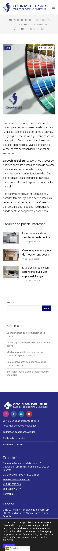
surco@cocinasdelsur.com (16, 479)
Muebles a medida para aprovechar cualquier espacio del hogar (36, 272)
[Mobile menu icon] (53, 7)
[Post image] (11, 238)
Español (13, 548)
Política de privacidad (14, 438)
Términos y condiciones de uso (19, 432)
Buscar (10, 302)
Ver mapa (8, 494)
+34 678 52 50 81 (12, 489)
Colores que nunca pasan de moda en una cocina (37, 252)
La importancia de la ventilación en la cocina (36, 235)
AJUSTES (8, 540)
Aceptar (9, 546)
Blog (8, 48)
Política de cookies (13, 444)
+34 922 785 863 (12, 484)
